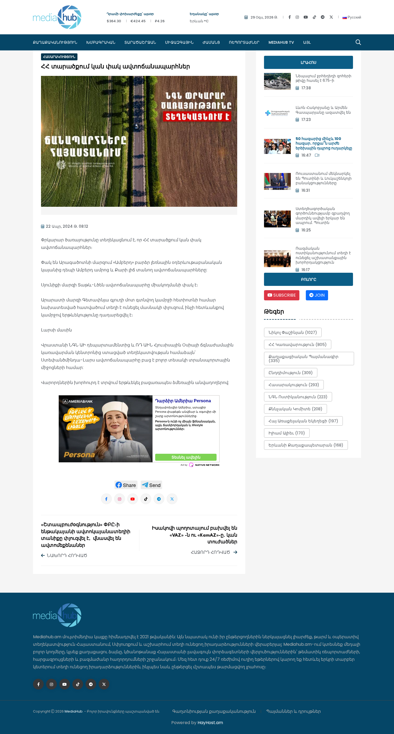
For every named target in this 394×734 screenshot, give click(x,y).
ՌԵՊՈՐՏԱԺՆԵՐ (244, 42)
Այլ (307, 42)
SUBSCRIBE (284, 295)
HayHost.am (210, 723)
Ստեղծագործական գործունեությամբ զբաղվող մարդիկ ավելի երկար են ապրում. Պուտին (323, 216)
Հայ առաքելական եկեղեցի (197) (303, 421)
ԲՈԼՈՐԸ (308, 279)
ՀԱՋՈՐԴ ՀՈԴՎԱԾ (211, 552)
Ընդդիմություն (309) (291, 372)
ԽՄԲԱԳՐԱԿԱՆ (100, 42)
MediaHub (74, 711)
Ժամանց (211, 42)
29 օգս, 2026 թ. (264, 17)
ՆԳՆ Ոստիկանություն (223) (298, 397)
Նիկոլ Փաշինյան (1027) (293, 332)
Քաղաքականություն (55, 42)
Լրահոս (308, 62)
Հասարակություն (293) (294, 385)
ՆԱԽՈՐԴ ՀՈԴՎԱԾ (67, 555)
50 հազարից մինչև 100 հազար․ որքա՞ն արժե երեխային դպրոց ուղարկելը (324, 143)
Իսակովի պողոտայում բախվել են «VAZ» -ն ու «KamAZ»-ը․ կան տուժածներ (194, 535)
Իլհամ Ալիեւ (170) (287, 433)
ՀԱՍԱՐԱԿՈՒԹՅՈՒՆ (59, 56)
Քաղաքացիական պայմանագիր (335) (304, 358)
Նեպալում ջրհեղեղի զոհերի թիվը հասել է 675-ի (323, 78)
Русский (354, 17)
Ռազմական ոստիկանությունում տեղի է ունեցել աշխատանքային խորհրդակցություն (323, 255)
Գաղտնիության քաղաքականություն (214, 711)
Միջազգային (179, 42)
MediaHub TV (281, 42)
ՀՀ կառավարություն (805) (298, 344)
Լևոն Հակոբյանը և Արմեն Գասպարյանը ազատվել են (323, 110)
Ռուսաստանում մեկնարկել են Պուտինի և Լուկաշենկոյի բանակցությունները (324, 178)
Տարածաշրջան (140, 42)
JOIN (319, 295)
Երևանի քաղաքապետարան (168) (306, 445)
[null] (125, 485)
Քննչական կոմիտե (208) (295, 409)
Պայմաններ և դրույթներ (293, 711)
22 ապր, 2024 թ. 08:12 (67, 226)
